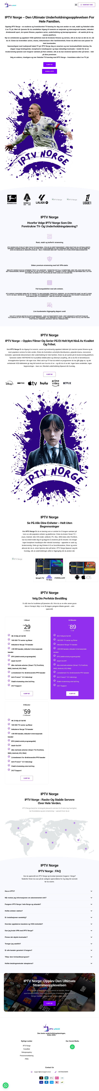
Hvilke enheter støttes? (14, 911)
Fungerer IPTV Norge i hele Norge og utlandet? (23, 904)
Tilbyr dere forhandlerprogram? (17, 957)
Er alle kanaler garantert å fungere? (18, 950)
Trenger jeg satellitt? (13, 944)
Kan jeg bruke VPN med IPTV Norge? (19, 931)
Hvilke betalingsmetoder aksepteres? (19, 963)
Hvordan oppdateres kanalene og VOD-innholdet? (24, 924)
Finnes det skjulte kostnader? (16, 937)
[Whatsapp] (72, 1046)
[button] (49, 891)
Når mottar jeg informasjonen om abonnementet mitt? (25, 898)
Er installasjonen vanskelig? (15, 917)
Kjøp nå (72, 693)
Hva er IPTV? (10, 891)
